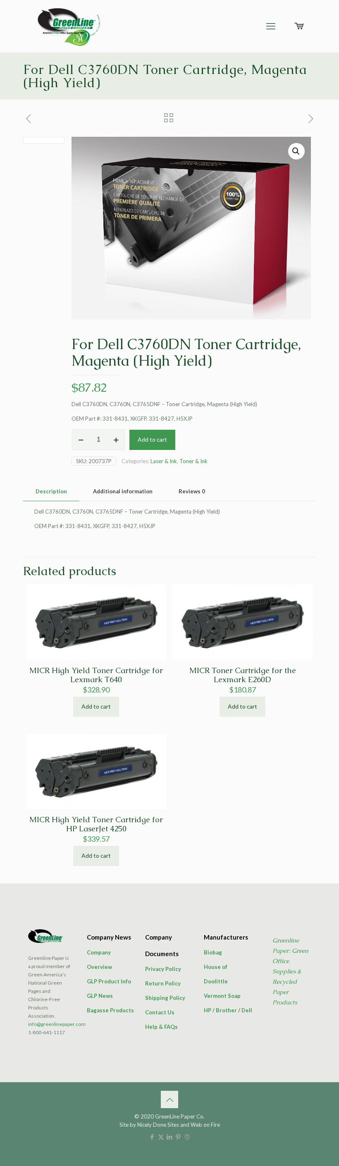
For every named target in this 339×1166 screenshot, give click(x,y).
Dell (246, 1010)
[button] (296, 151)
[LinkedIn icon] (170, 1136)
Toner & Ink (193, 461)
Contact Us (159, 1012)
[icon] (187, 1136)
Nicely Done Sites (158, 1124)
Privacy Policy (163, 969)
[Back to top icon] (169, 1099)
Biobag (213, 952)
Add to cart (152, 439)
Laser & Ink (163, 461)
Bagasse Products (110, 1010)
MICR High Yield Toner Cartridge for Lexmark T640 (96, 675)
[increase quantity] (116, 439)
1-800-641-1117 (46, 1032)
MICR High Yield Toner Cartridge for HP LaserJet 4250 (96, 824)
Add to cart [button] (96, 706)
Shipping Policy (165, 998)
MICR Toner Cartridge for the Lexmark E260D (242, 675)
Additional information (123, 491)
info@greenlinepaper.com (57, 1024)
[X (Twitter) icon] (161, 1136)
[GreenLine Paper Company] (68, 26)
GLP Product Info (109, 981)
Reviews (192, 491)
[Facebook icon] (152, 1136)
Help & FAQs (161, 1026)
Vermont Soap (222, 995)
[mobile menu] (271, 26)
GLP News (100, 995)
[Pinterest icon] (178, 1136)
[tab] (51, 491)
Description (51, 491)
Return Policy (163, 983)
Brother (226, 1010)
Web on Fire (205, 1124)
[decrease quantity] (81, 439)
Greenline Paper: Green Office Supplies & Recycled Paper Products (290, 971)
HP (207, 1010)
